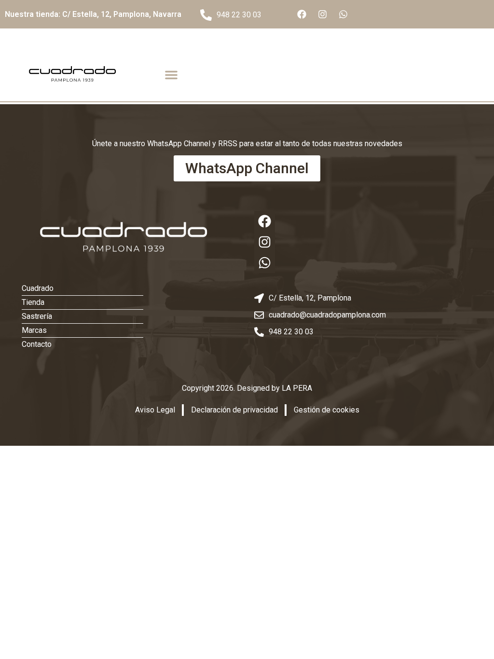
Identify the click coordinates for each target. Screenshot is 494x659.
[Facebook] (301, 14)
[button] (171, 75)
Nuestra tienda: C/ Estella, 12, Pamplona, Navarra (93, 14)
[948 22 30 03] (206, 15)
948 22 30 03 (239, 14)
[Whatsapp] (343, 14)
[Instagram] (322, 14)
